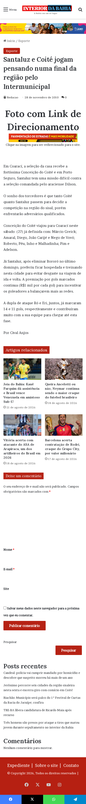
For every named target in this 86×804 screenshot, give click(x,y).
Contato (71, 765)
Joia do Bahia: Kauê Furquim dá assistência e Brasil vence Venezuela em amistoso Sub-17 (21, 393)
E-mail (8, 569)
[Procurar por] (80, 11)
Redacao (12, 97)
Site (6, 589)
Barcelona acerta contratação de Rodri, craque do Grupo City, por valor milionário (62, 446)
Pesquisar (10, 642)
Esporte (24, 41)
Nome (8, 549)
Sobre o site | (49, 765)
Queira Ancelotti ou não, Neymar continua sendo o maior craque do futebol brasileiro (62, 390)
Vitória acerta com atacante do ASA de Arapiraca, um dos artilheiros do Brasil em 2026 (21, 449)
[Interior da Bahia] (47, 9)
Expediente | (20, 765)
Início (10, 41)
